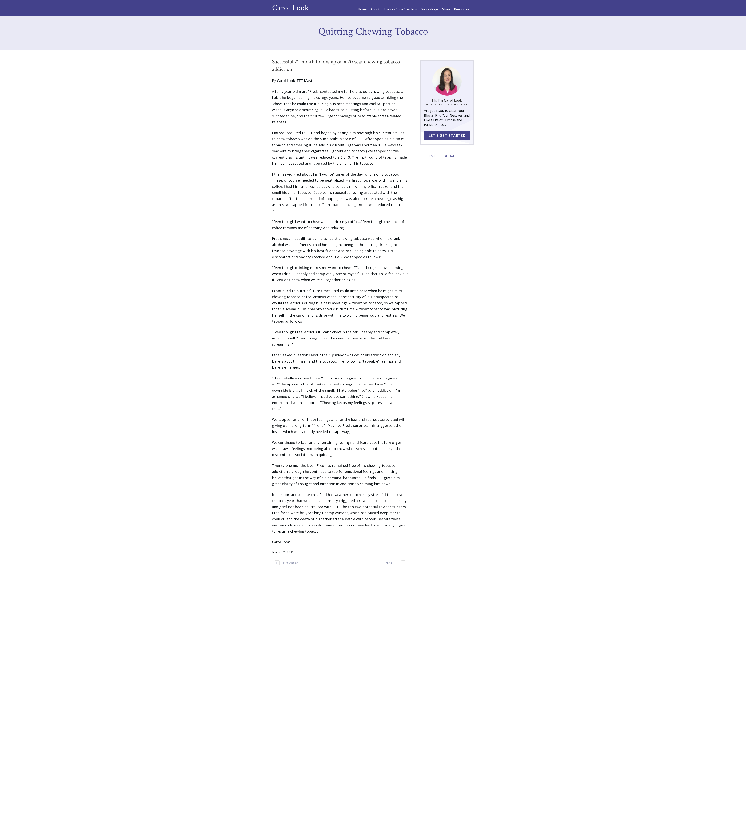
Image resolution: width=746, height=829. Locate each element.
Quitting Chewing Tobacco (373, 31)
